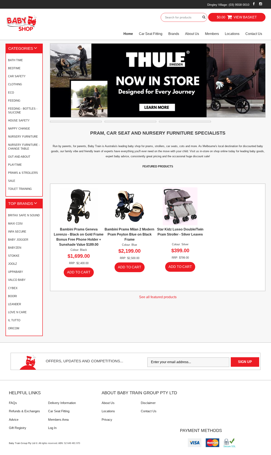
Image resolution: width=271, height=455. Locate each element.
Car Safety (17, 76)
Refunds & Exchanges (24, 411)
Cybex (13, 288)
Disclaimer (148, 403)
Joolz (12, 263)
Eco (11, 92)
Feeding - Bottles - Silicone (22, 110)
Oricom (13, 328)
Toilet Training (20, 188)
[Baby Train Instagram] (260, 4)
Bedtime (14, 68)
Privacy (107, 419)
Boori (12, 296)
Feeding (14, 100)
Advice (13, 419)
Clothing (15, 84)
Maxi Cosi (15, 223)
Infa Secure (17, 231)
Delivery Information (62, 403)
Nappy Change (19, 128)
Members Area (58, 419)
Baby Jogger (18, 239)
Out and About (19, 156)
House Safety (19, 120)
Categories (20, 48)
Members (212, 34)
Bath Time (15, 60)
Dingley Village (228, 4)
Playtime (15, 164)
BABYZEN (14, 247)
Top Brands (20, 203)
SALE (11, 180)
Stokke (13, 255)
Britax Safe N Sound (24, 215)
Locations (232, 34)
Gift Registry (17, 428)
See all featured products (158, 297)
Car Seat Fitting (150, 34)
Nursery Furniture (23, 136)
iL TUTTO (14, 320)
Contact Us (253, 34)
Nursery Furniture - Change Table (24, 146)
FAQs (13, 403)
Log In (52, 428)
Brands (173, 34)
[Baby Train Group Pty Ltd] (21, 23)
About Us (192, 34)
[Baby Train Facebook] (254, 4)
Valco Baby (17, 279)
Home (128, 34)
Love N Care (17, 312)
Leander (14, 304)
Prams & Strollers (23, 172)
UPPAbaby (15, 271)
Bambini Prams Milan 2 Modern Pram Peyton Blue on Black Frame (129, 234)
